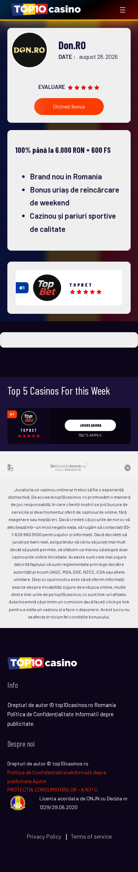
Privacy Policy (44, 836)
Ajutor (40, 781)
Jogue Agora (90, 425)
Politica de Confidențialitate (39, 772)
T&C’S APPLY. (90, 435)
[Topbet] (47, 288)
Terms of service (91, 836)
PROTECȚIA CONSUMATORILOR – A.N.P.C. (53, 789)
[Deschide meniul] (122, 10)
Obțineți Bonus (69, 106)
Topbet (81, 284)
